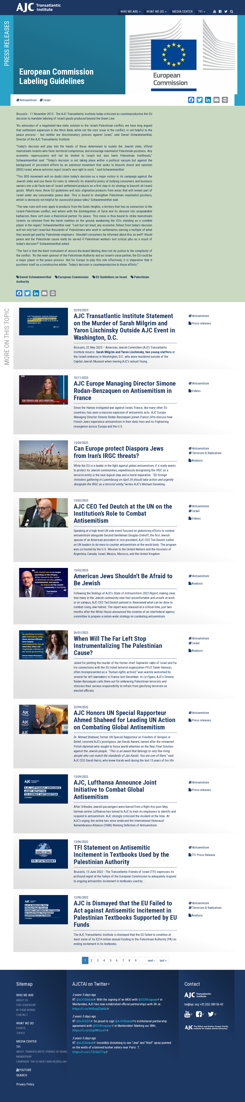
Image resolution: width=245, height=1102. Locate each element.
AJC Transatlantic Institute (38, 7)
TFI (200, 11)
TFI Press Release (203, 855)
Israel (47, 100)
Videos (196, 391)
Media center (182, 11)
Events (20, 1028)
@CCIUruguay (148, 999)
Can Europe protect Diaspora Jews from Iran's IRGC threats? (118, 452)
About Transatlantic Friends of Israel (38, 1051)
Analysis (197, 460)
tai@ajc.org (191, 1004)
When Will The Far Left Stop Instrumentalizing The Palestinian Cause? (118, 646)
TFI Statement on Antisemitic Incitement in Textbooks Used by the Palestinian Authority (121, 855)
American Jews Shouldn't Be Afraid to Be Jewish (123, 579)
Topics (20, 1033)
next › (151, 960)
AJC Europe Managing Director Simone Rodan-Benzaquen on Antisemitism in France (125, 391)
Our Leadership (26, 1005)
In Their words (25, 1010)
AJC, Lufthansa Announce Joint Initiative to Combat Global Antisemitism (115, 790)
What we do (155, 11)
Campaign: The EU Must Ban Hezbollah (38, 1061)
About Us (22, 1000)
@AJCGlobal (85, 999)
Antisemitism (28, 100)
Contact (22, 1015)
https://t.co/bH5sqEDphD (90, 1009)
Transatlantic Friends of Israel (130, 872)
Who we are (130, 11)
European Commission (73, 277)
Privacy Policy (25, 1084)
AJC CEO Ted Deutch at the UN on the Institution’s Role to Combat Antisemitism (123, 514)
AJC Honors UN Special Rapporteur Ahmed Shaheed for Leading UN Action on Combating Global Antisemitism (124, 720)
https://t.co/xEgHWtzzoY (90, 1030)
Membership (24, 1056)
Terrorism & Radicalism (206, 453)
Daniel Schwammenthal (35, 277)
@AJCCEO (84, 1021)
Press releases (201, 323)
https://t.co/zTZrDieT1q (90, 1052)
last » (163, 960)
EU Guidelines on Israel (111, 277)
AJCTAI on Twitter (91, 984)
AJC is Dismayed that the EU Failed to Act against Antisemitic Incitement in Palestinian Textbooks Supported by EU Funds (125, 913)
